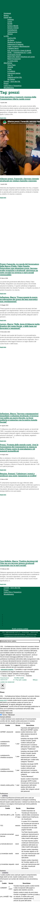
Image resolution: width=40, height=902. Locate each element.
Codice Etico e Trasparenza (12, 86)
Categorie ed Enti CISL (14, 77)
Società (9, 24)
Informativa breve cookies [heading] (8, 641)
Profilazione (20, 676)
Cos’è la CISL (11, 38)
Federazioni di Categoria (15, 44)
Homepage (7, 13)
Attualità (10, 67)
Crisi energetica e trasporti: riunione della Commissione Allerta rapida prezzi (18, 98)
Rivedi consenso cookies (20, 629)
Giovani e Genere (13, 28)
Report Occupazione (14, 59)
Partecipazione (12, 32)
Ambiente (10, 20)
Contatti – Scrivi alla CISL (12, 81)
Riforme (10, 34)
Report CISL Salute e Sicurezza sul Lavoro (21, 57)
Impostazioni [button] (4, 678)
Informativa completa (7, 669)
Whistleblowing (9, 88)
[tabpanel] (20, 755)
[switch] (1, 795)
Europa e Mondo (12, 26)
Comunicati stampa (13, 73)
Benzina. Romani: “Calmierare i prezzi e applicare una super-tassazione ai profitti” (18, 474)
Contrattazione (12, 30)
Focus (9, 69)
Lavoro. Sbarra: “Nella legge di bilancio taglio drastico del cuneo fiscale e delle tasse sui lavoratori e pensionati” (20, 326)
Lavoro (9, 22)
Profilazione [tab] (4, 793)
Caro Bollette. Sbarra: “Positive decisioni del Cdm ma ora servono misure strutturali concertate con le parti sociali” (19, 563)
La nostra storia (12, 61)
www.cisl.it (3, 700)
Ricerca (6, 15)
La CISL (6, 36)
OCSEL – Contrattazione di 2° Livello (19, 53)
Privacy (6, 83)
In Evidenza (11, 71)
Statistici (29, 676)
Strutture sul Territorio (14, 42)
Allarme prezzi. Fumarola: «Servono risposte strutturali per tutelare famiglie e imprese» (19, 179)
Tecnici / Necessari (8, 676)
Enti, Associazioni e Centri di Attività (19, 51)
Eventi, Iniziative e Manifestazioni (18, 46)
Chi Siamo (10, 40)
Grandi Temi (8, 17)
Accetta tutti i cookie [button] (20, 680)
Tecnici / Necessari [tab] (6, 713)
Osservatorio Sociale (14, 55)
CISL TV (10, 75)
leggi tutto (3, 118)
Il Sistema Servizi (13, 48)
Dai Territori (11, 79)
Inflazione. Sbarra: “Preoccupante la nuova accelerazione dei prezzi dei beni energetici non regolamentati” (19, 299)
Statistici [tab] (3, 871)
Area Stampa (8, 63)
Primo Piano (11, 65)
